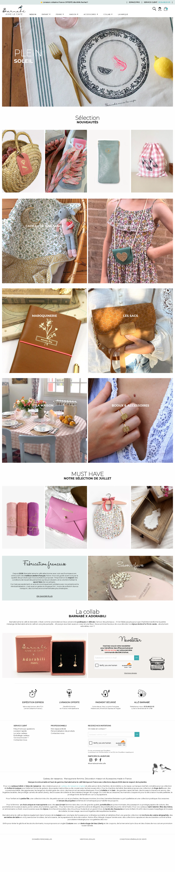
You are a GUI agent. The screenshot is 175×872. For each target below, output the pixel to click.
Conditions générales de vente (133, 839)
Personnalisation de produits (63, 731)
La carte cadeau (20, 733)
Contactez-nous (20, 740)
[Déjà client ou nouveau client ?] (160, 9)
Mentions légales (130, 673)
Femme (59, 14)
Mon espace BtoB (58, 729)
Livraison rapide (20, 731)
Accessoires (90, 14)
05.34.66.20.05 (164, 2)
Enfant (45, 14)
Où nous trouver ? (21, 738)
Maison (72, 14)
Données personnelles (42, 839)
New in (32, 14)
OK (136, 658)
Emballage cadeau (21, 735)
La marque (123, 14)
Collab (106, 14)
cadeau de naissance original (73, 786)
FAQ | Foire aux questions (24, 729)
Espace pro (134, 2)
